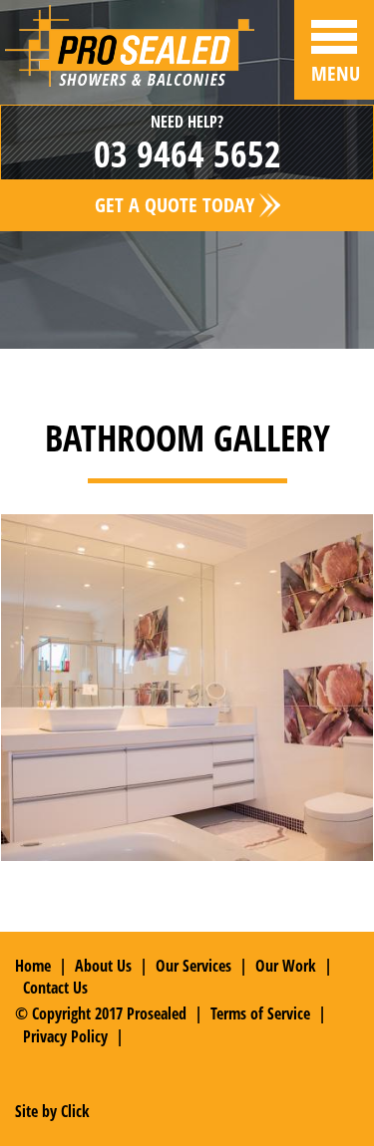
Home (33, 966)
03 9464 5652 (187, 154)
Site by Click (52, 1111)
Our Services (193, 966)
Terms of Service (260, 1013)
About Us (103, 966)
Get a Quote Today (177, 204)
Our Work (285, 966)
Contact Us (55, 988)
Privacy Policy (65, 1036)
